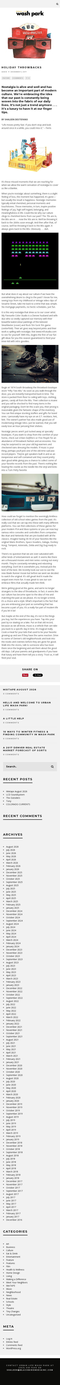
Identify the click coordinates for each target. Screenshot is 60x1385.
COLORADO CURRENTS (18, 804)
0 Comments (18, 78)
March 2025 (12, 901)
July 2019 (10, 1120)
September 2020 (14, 1075)
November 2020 (14, 1068)
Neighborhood (13, 1292)
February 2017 (13, 1213)
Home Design (13, 1272)
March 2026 (12, 862)
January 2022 (12, 1023)
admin (4, 71)
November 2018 (14, 1145)
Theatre (10, 1308)
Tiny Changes (13, 1311)
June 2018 (11, 1161)
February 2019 (13, 1136)
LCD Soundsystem (15, 794)
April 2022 (11, 1013)
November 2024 (14, 914)
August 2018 (12, 1155)
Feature (6, 78)
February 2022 (13, 1020)
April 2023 (11, 975)
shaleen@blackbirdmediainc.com (30, 1370)
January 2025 (12, 907)
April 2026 (11, 859)
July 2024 (10, 927)
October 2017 (13, 1187)
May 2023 (11, 972)
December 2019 (14, 1104)
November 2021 (14, 1030)
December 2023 (14, 949)
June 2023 (11, 968)
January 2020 (12, 1100)
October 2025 (13, 878)
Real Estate (11, 1298)
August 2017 (12, 1194)
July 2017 (10, 1197)
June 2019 (11, 1123)
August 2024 (12, 923)
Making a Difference (16, 1279)
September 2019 (14, 1113)
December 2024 (14, 911)
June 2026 (11, 853)
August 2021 (12, 1039)
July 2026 (10, 849)
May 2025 (11, 894)
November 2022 (14, 991)
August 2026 (12, 846)
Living (9, 1276)
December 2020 (14, 1065)
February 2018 (13, 1174)
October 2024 (13, 917)
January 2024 (12, 946)
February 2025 (13, 904)
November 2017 (14, 1184)
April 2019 (11, 1129)
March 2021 (12, 1055)
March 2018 (12, 1171)
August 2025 (12, 885)
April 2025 (11, 898)
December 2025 (14, 872)
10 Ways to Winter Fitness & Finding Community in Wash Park (29, 733)
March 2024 (12, 939)
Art (7, 1243)
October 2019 (13, 1110)
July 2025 (10, 888)
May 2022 (11, 1010)
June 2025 (11, 891)
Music (9, 1288)
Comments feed (14, 1345)
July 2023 (10, 965)
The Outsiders (13, 797)
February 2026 (13, 866)
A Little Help (13, 718)
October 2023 (13, 956)
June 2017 (11, 1200)
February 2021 (13, 1059)
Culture (9, 1250)
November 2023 (14, 952)
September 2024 (14, 920)
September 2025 (14, 882)
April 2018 (11, 1168)
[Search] (57, 4)
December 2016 (14, 1219)
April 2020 (11, 1091)
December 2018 (14, 1142)
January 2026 (12, 869)
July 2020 (10, 1081)
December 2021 (14, 1026)
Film (8, 1266)
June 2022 (11, 1007)
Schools (10, 1301)
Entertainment (13, 1256)
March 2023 (12, 978)
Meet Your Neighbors (17, 1282)
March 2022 (12, 1017)
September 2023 (14, 959)
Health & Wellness (15, 1269)
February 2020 (13, 1097)
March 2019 (12, 1132)
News (9, 1295)
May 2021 (11, 1049)
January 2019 (12, 1139)
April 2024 (11, 936)
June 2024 (11, 930)
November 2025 (14, 875)
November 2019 (14, 1107)
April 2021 (11, 1052)
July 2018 (10, 1158)
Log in (9, 1338)
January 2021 (12, 1062)
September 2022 (14, 997)
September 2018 (14, 1152)
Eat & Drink (12, 1253)
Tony (8, 801)
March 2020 (12, 1094)
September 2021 (14, 1036)
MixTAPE (10, 1285)
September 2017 (14, 1190)
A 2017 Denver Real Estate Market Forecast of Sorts (25, 749)
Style (8, 1305)
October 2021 (13, 1033)
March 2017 (12, 1210)
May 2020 (11, 1087)
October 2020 (13, 1071)
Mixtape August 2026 (19, 689)
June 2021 (11, 1046)
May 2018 (11, 1165)
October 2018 (13, 1149)
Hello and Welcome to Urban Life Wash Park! (27, 704)
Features (10, 1263)
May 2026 (11, 856)
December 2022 (14, 988)
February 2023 (13, 981)
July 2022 (10, 1004)
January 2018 (12, 1178)
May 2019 (11, 1126)
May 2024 (11, 933)
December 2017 (14, 1181)
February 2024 (13, 943)
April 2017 (11, 1206)
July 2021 (10, 1042)
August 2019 (12, 1116)
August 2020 (12, 1078)
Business (10, 1247)
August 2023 (12, 962)
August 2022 (12, 1001)
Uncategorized (13, 1314)
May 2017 (11, 1203)
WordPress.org (13, 1348)
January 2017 (12, 1216)
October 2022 (13, 994)
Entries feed (12, 1341)
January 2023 (12, 985)
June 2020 (11, 1084)
